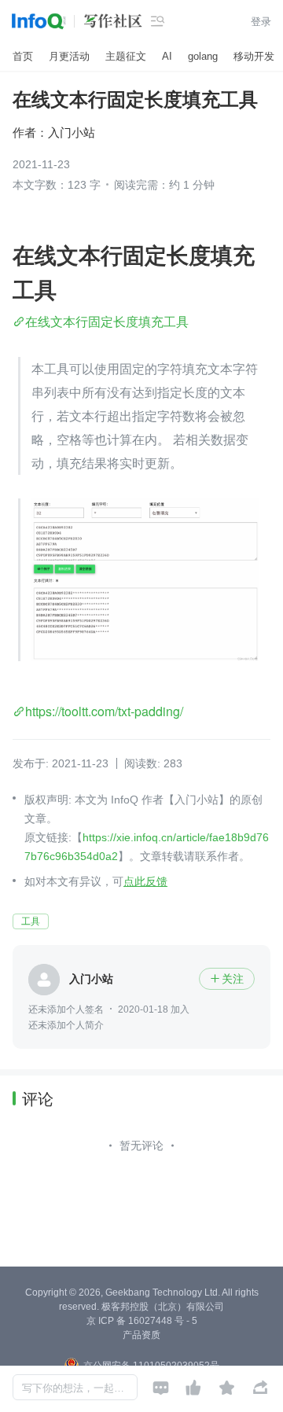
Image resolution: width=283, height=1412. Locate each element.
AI (167, 56)
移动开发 (253, 56)
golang (203, 56)
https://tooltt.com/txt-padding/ (104, 711)
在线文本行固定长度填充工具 (107, 321)
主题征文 (125, 56)
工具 (30, 921)
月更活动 (69, 56)
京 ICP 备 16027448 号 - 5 (141, 1320)
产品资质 (141, 1334)
